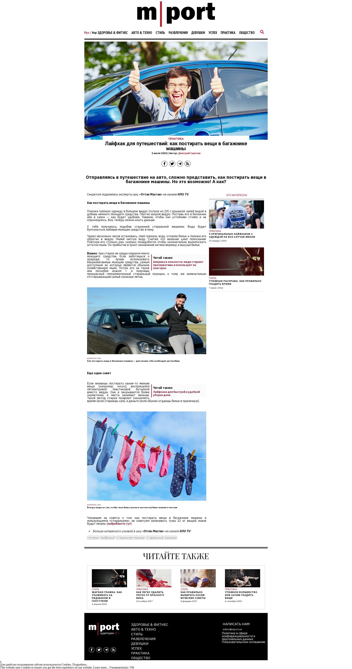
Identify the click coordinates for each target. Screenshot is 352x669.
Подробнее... (80, 664)
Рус (86, 32)
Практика (228, 33)
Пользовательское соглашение (243, 642)
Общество (247, 33)
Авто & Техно (141, 33)
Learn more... (101, 667)
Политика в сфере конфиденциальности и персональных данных (238, 636)
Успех (213, 33)
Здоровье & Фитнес (113, 33)
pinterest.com (94, 358)
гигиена (93, 537)
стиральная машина (130, 537)
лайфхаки (107, 537)
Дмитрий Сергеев (189, 153)
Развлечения (178, 33)
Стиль (160, 33)
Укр (94, 32)
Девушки (198, 33)
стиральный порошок (161, 537)
